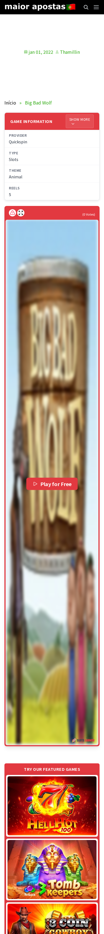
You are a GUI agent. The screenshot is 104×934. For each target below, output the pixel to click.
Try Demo (52, 806)
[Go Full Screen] (20, 212)
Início (10, 102)
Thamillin (70, 52)
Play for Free (56, 484)
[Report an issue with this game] (12, 212)
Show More (79, 119)
